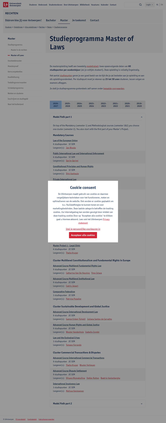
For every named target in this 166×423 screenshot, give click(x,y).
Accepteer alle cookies (83, 235)
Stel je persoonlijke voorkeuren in (83, 228)
